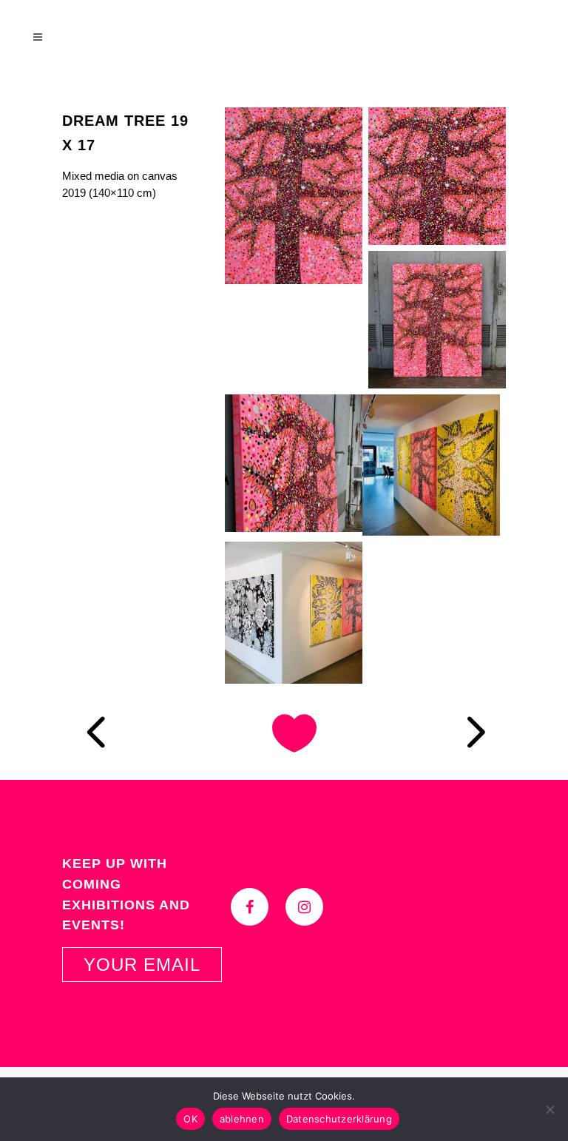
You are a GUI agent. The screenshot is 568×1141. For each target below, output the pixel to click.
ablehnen (242, 1119)
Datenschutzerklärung (339, 1119)
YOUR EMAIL (142, 965)
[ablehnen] (549, 1109)
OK (190, 1119)
